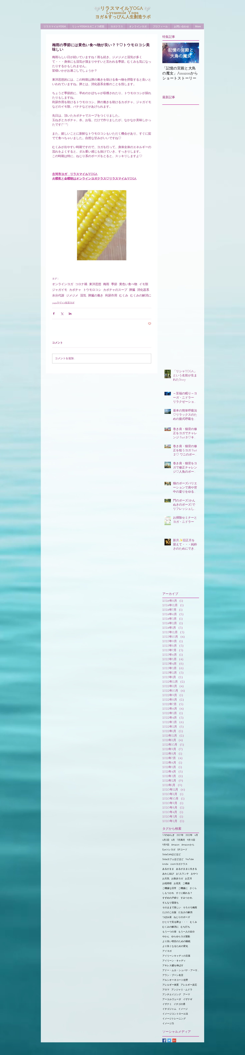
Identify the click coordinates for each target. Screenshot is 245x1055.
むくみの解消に (140, 295)
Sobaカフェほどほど (173, 859)
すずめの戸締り (170, 898)
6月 (173, 840)
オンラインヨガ (62, 284)
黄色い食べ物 (128, 284)
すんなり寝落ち (170, 902)
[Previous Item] (167, 52)
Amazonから (188, 845)
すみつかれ (186, 898)
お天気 (165, 878)
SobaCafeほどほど (171, 854)
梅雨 (106, 284)
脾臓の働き (95, 295)
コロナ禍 (81, 284)
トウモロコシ (92, 290)
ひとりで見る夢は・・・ (175, 922)
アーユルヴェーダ (171, 999)
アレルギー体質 (170, 985)
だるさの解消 (185, 912)
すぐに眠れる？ (184, 893)
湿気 (83, 295)
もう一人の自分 (186, 931)
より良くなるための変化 (175, 946)
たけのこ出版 (169, 912)
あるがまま (168, 869)
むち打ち (185, 927)
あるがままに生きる (186, 869)
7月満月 (181, 840)
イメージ (183, 1009)
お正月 (188, 878)
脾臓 (132, 290)
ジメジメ (72, 295)
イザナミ (167, 1004)
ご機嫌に (183, 888)
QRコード (182, 849)
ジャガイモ (59, 290)
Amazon (175, 845)
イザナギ (187, 999)
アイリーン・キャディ (174, 960)
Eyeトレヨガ (168, 849)
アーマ (186, 994)
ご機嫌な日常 (169, 888)
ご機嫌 (186, 883)
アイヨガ (167, 951)
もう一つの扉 (169, 931)
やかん (165, 936)
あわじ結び (168, 873)
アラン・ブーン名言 (172, 975)
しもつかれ (168, 893)
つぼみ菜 (167, 917)
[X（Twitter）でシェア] (62, 313)
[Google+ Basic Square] (174, 1040)
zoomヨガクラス (179, 864)
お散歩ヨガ (177, 878)
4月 (196, 835)
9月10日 (191, 840)
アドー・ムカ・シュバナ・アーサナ (180, 970)
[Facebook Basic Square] (164, 1040)
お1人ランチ (182, 873)
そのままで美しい (171, 907)
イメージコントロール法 (175, 1014)
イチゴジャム (169, 1009)
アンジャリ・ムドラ (181, 989)
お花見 (177, 883)
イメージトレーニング (174, 1018)
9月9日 (165, 845)
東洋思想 (95, 284)
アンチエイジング (171, 994)
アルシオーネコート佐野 (175, 980)
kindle (165, 864)
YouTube (190, 859)
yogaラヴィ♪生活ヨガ (63, 303)
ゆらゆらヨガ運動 (180, 936)
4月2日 (165, 840)
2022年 (189, 835)
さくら (193, 888)
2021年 (180, 835)
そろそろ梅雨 (190, 907)
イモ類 (143, 284)
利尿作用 (111, 295)
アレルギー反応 (189, 985)
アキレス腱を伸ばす (172, 965)
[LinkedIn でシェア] (70, 313)
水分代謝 (58, 295)
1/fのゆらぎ (168, 835)
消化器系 (143, 290)
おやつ (194, 873)
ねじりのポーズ (182, 917)
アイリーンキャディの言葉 (176, 956)
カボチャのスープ (115, 290)
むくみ (123, 295)
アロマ (165, 989)
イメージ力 (168, 1023)
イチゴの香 (179, 1004)
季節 (114, 284)
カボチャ (75, 290)
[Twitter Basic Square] (169, 1040)
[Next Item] (193, 52)
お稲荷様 (167, 883)
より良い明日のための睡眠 (176, 941)
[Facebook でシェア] (53, 313)
